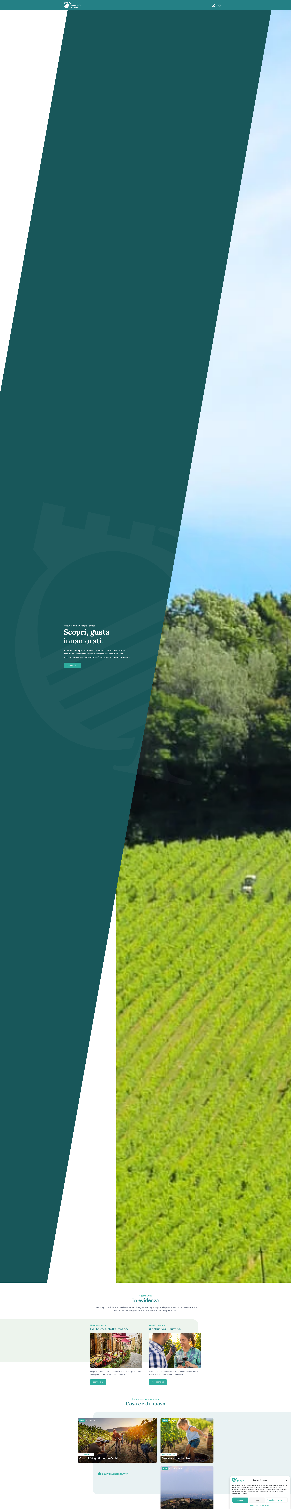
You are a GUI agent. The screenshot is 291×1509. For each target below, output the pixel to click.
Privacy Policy (264, 1505)
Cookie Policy (254, 1505)
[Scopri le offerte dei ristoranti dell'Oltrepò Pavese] (116, 1350)
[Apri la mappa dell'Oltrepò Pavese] (213, 5)
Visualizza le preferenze (276, 1500)
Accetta (240, 1500)
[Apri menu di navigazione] (225, 5)
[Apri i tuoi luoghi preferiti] (219, 5)
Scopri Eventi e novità (115, 1474)
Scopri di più (71, 665)
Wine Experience (158, 1382)
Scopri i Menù (98, 1382)
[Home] (72, 5)
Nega (257, 1500)
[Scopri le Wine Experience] (175, 1350)
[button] (286, 1480)
